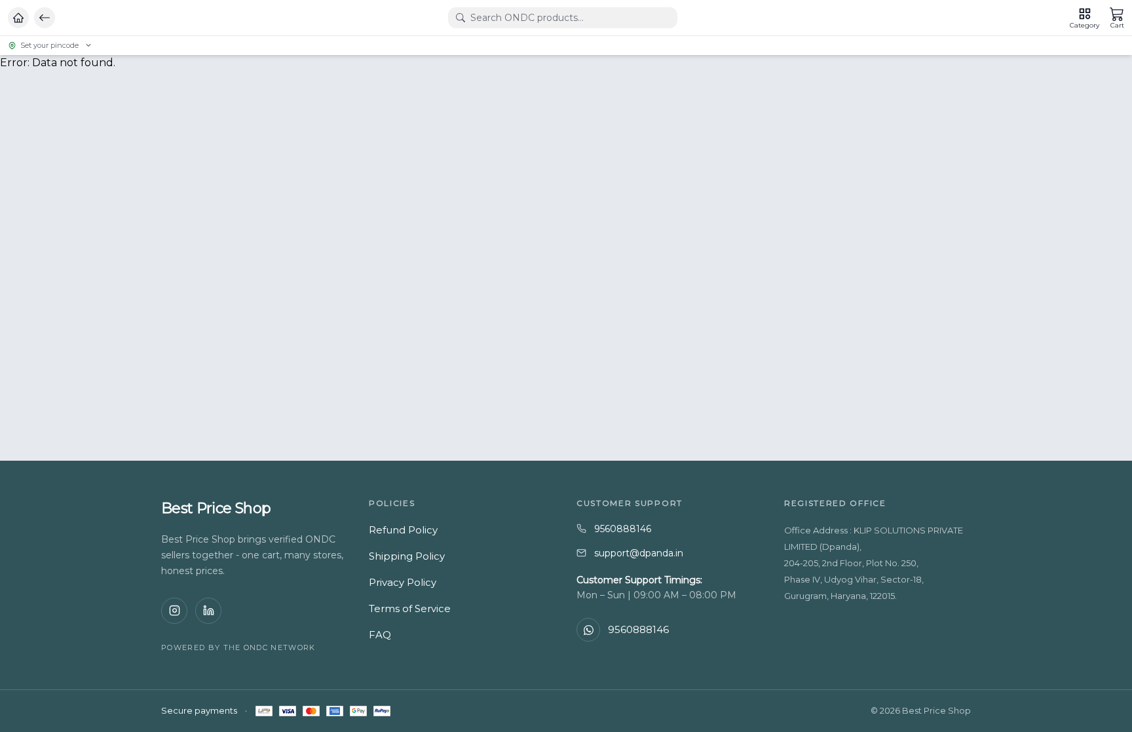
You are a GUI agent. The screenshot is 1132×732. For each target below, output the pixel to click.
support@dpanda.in (638, 553)
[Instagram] (174, 611)
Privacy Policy (402, 582)
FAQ (380, 634)
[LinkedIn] (208, 611)
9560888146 (622, 529)
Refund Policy (403, 530)
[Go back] (44, 17)
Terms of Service (410, 608)
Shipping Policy (407, 556)
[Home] (18, 17)
